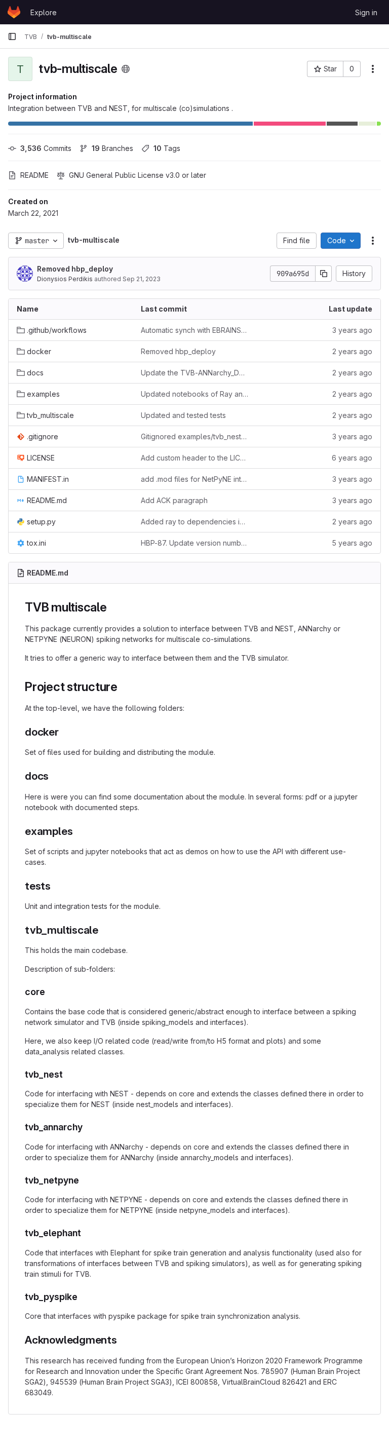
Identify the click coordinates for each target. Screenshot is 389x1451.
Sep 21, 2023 (142, 279)
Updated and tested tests (183, 415)
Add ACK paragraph (174, 500)
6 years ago (352, 457)
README (34, 175)
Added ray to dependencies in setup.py (195, 521)
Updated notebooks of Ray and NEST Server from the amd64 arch (195, 394)
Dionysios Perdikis (65, 279)
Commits (45, 148)
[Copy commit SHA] (324, 273)
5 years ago (352, 543)
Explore (43, 12)
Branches (112, 148)
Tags (166, 148)
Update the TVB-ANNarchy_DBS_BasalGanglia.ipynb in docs (195, 372)
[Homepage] (14, 12)
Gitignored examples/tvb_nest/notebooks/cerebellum (195, 436)
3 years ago (352, 330)
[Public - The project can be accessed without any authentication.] (126, 69)
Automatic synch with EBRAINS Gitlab (195, 330)
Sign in (366, 12)
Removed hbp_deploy (75, 268)
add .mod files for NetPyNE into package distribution (195, 479)
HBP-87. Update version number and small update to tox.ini (195, 543)
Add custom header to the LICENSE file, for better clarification (195, 457)
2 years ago (352, 351)
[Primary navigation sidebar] (12, 36)
